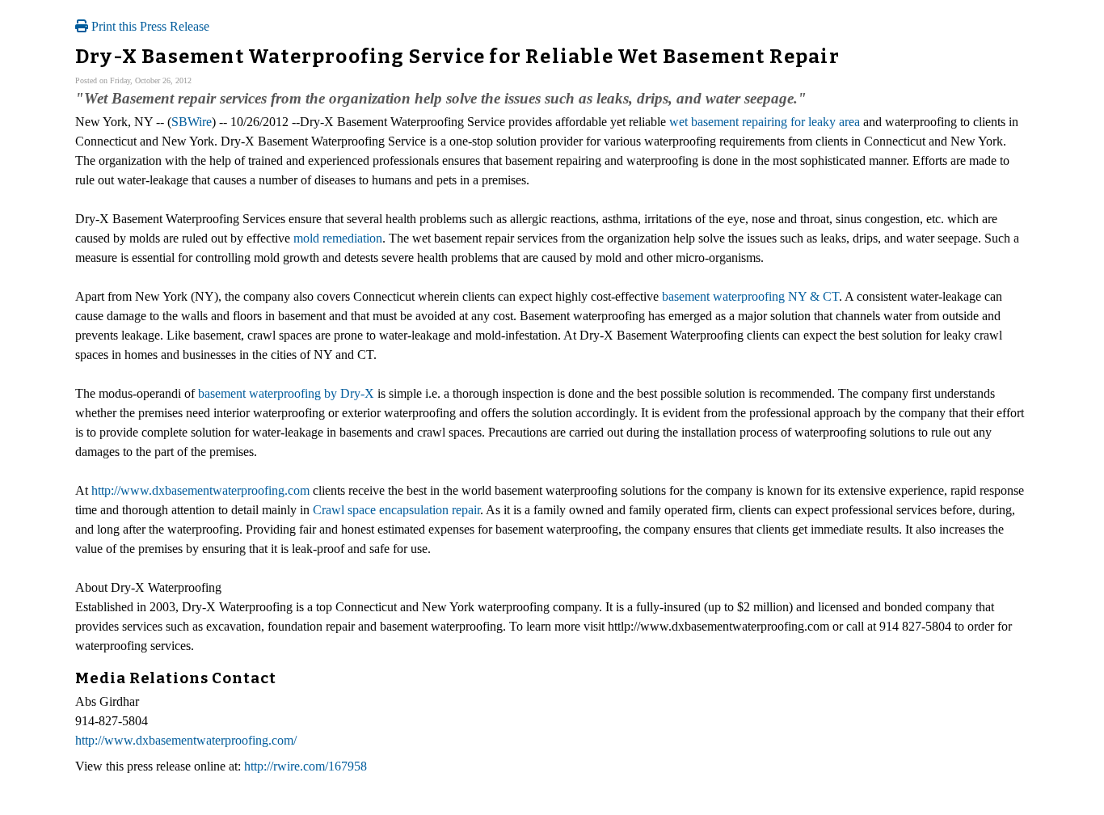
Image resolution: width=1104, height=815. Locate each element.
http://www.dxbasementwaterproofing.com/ (186, 740)
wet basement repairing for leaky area (764, 122)
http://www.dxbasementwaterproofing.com (200, 490)
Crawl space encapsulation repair (396, 510)
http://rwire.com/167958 (305, 766)
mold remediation (337, 238)
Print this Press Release (148, 26)
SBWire (191, 122)
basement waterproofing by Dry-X (286, 393)
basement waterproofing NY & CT (750, 296)
